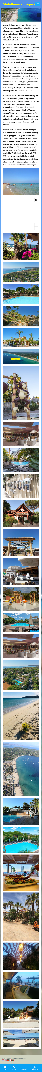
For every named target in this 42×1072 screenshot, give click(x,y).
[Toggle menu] (37, 4)
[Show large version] (21, 181)
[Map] (21, 214)
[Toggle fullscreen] (36, 200)
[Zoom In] (36, 225)
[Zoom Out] (36, 228)
